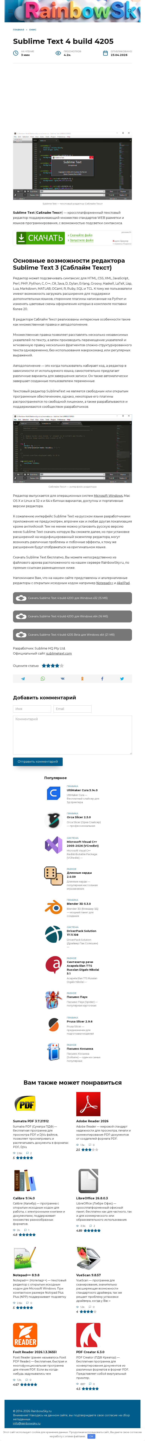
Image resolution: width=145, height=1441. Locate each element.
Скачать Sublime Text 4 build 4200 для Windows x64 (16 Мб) (68, 616)
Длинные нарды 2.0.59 (79, 874)
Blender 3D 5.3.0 (79, 904)
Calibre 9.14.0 (24, 1198)
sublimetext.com (59, 653)
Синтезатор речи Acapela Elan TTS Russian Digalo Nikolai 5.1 (83, 967)
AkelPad (123, 583)
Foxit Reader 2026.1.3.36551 (35, 1352)
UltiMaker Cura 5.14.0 (82, 790)
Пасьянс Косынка (80, 1049)
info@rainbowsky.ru (26, 1423)
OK (91, 1436)
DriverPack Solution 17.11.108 (81, 933)
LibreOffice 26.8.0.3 (92, 1198)
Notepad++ (104, 583)
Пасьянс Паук (77, 997)
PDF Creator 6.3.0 (90, 1352)
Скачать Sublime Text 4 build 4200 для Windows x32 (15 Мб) (68, 598)
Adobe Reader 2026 (92, 1121)
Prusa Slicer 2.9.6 (80, 1021)
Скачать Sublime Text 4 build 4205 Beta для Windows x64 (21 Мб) (71, 634)
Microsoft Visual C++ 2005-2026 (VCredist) (83, 843)
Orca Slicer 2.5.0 (79, 817)
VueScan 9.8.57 (88, 1275)
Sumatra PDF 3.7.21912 (31, 1121)
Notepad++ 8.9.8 (26, 1275)
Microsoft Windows (108, 496)
